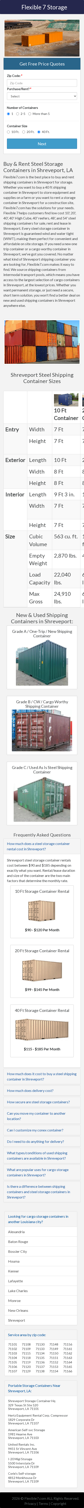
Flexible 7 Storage (44, 7)
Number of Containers (22, 108)
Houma (13, 1261)
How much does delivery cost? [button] (30, 1090)
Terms (43, 1503)
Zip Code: (14, 76)
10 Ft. (15, 132)
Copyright (58, 1503)
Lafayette (15, 1281)
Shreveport (16, 1320)
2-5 (23, 114)
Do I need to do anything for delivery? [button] (35, 1141)
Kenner (13, 1271)
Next (42, 143)
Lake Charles (18, 1291)
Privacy (30, 1503)
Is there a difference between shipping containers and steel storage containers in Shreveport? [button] (38, 1191)
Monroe (14, 1300)
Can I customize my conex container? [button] (35, 1130)
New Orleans (18, 1310)
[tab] (42, 846)
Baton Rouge (18, 1241)
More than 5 (41, 114)
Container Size (17, 126)
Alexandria (16, 1232)
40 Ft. (46, 132)
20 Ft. (30, 132)
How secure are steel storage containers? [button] (38, 1102)
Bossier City (17, 1251)
